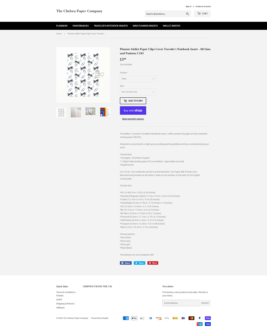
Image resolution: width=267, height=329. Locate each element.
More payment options (133, 119)
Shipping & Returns (65, 303)
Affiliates (60, 307)
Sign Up (205, 303)
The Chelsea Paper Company (79, 11)
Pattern (123, 72)
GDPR (59, 299)
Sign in (188, 6)
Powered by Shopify (99, 318)
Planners (62, 25)
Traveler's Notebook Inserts (111, 25)
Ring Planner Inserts (145, 25)
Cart (205, 13)
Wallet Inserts (171, 25)
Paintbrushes (81, 25)
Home (58, 33)
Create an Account (203, 6)
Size (122, 86)
